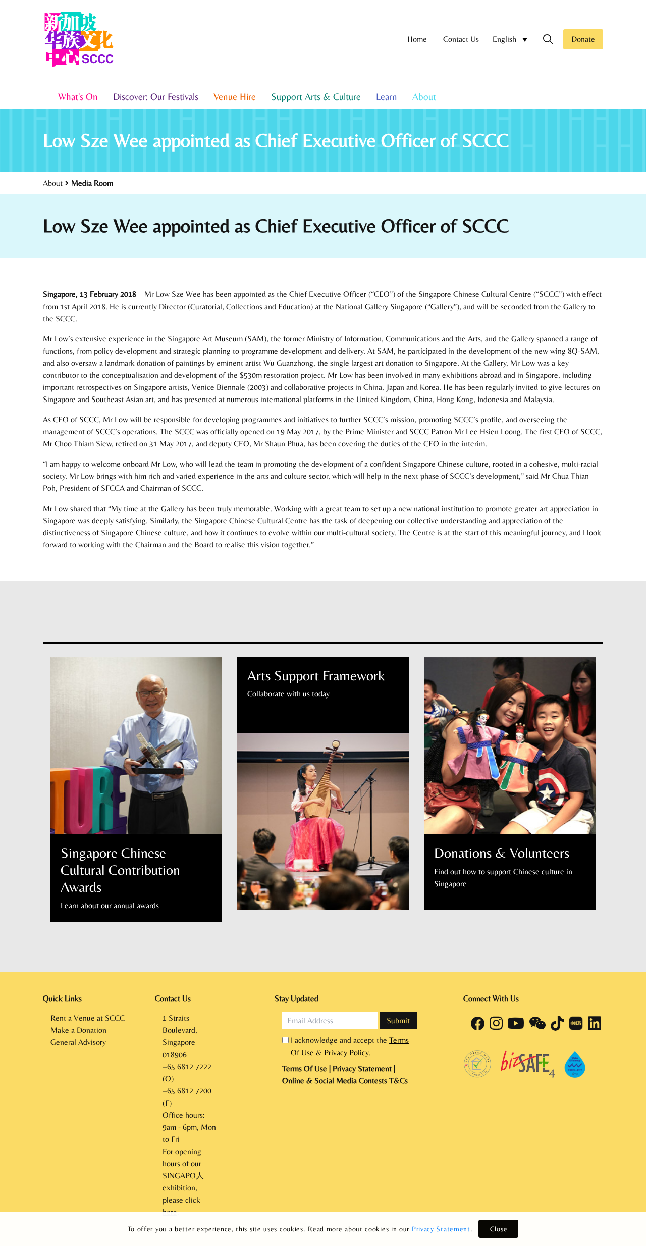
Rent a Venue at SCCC (87, 1018)
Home (417, 39)
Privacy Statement (441, 1229)
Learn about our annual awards (110, 905)
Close (499, 1229)
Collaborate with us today (288, 694)
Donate (583, 39)
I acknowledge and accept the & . (350, 1046)
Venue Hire (234, 96)
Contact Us (461, 39)
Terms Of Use (305, 1068)
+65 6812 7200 (187, 1090)
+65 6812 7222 (187, 1066)
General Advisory (78, 1042)
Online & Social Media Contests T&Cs (345, 1080)
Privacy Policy (346, 1052)
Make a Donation (78, 1030)
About (424, 96)
